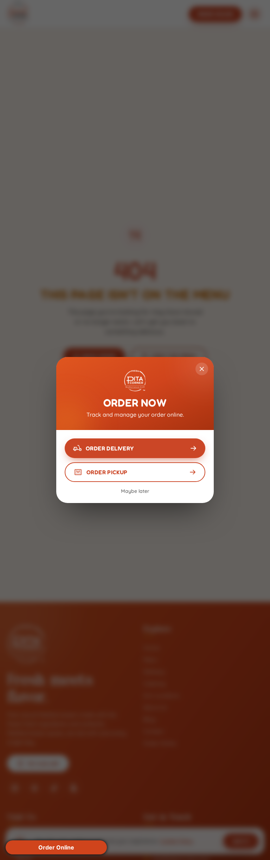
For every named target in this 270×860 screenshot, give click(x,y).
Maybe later (135, 491)
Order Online (56, 847)
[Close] (201, 369)
